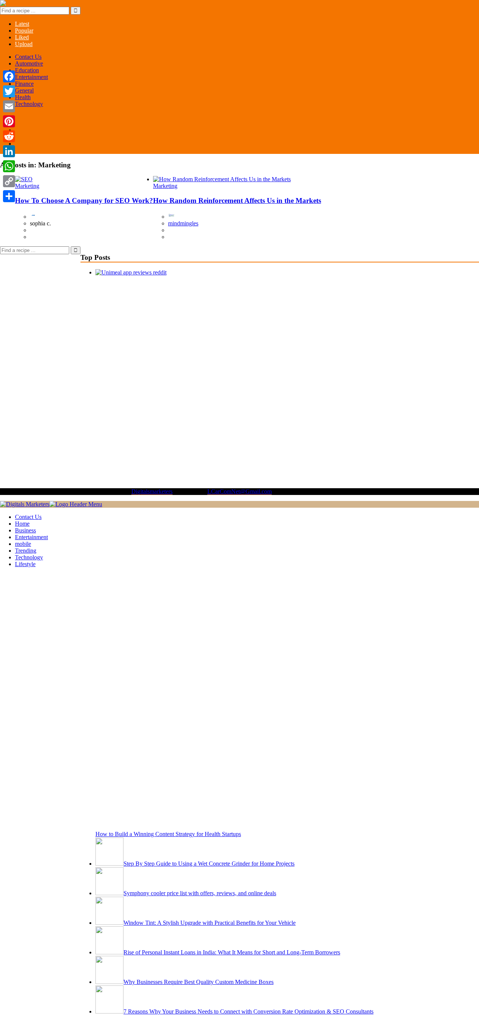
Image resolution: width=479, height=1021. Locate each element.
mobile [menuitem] (23, 544)
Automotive (29, 63)
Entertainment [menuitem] (31, 537)
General (24, 90)
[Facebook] (8, 76)
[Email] (8, 106)
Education (27, 70)
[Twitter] (8, 91)
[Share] (8, 196)
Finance (24, 83)
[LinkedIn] (8, 151)
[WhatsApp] (8, 166)
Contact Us (28, 57)
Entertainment (31, 77)
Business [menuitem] (25, 530)
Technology (29, 104)
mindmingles (183, 223)
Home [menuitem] (22, 523)
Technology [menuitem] (29, 557)
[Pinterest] (8, 121)
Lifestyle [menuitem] (25, 564)
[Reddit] (8, 136)
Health (23, 97)
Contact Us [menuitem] (28, 517)
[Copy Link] (8, 181)
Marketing (27, 186)
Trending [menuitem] (25, 550)
